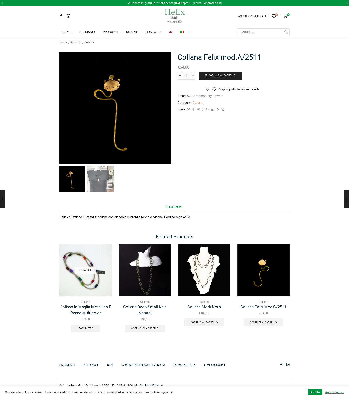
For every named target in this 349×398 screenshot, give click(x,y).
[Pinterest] (203, 109)
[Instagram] (68, 16)
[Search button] (286, 32)
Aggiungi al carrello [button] (144, 328)
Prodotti (110, 32)
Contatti (153, 32)
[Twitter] (188, 109)
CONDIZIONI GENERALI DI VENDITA (143, 365)
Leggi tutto (86, 328)
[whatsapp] (217, 109)
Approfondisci (282, 3)
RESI (110, 365)
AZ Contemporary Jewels (205, 96)
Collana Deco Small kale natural (145, 310)
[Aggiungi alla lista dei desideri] (105, 252)
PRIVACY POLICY (184, 365)
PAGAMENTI (67, 365)
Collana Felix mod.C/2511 (263, 307)
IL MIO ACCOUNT (215, 365)
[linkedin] (212, 109)
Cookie (144, 386)
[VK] (198, 109)
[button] (2, 3)
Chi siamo (87, 32)
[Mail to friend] (207, 109)
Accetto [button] (315, 392)
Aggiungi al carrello (222, 75)
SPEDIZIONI (91, 365)
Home (66, 32)
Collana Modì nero (204, 307)
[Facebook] (61, 16)
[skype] (222, 109)
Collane (89, 42)
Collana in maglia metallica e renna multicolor (85, 310)
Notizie (132, 32)
